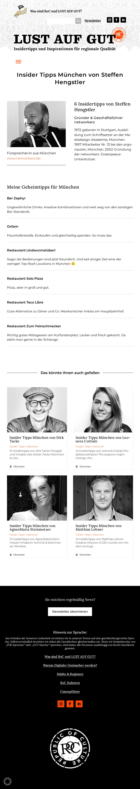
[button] (7, 781)
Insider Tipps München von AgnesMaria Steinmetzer (32, 527)
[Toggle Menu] (18, 61)
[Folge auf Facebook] (116, 20)
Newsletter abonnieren (70, 611)
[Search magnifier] (78, 21)
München (32, 446)
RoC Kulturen (70, 683)
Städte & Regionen (70, 674)
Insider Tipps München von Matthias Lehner (99, 527)
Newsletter (93, 21)
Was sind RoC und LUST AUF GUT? (56, 11)
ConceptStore (70, 691)
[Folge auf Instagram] (109, 20)
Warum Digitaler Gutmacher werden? (70, 665)
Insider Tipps (17, 446)
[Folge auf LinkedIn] (123, 20)
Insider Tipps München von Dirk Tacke (37, 439)
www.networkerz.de (23, 158)
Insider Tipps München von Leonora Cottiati (103, 439)
